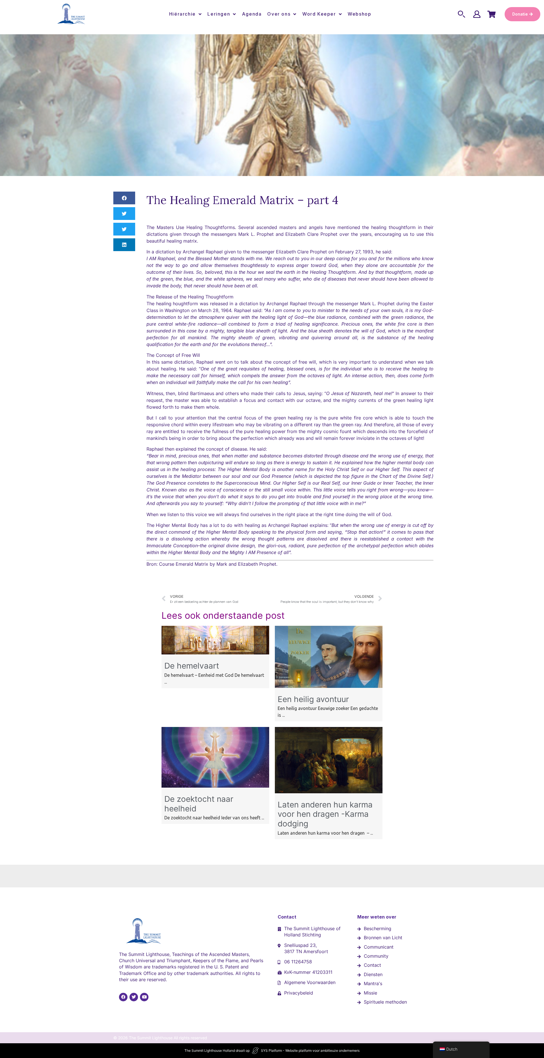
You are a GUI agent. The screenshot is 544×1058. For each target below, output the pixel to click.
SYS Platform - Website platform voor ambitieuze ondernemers (310, 1050)
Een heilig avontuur (313, 699)
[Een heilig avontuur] (328, 686)
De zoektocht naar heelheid (198, 803)
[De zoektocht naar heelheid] (215, 786)
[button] (124, 198)
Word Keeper (319, 14)
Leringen (218, 14)
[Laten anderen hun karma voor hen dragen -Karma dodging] (328, 791)
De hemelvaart (191, 666)
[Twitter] (133, 997)
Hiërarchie (182, 14)
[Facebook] (123, 997)
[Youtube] (144, 997)
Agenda (252, 14)
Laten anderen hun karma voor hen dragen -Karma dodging (325, 814)
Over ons (278, 14)
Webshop (359, 14)
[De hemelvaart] (215, 653)
